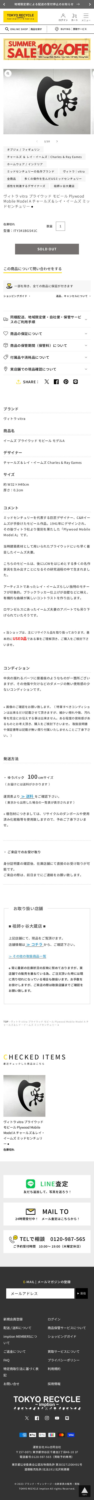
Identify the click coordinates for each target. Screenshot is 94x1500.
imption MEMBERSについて (20, 1339)
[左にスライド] (37, 141)
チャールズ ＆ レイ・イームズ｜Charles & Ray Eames (44, 157)
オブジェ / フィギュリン (23, 149)
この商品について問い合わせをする (32, 268)
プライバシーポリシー (64, 1360)
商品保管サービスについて (67, 1327)
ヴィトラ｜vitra (74, 171)
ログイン (54, 1319)
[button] (4, 4)
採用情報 (54, 1383)
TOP (5, 1021)
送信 (83, 1293)
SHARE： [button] (31, 381)
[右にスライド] (57, 141)
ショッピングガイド (15, 296)
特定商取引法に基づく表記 (21, 1371)
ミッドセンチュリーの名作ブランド (31, 171)
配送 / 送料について (17, 1327)
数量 (50, 226)
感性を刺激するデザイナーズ (26, 186)
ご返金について (14, 1351)
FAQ (6, 1360)
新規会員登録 (13, 1319)
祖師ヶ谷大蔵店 (64, 186)
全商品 (11, 178)
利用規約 (54, 1368)
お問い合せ (11, 1383)
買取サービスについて (64, 1351)
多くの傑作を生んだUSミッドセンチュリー (53, 178)
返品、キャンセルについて (72, 296)
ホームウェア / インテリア (25, 164)
